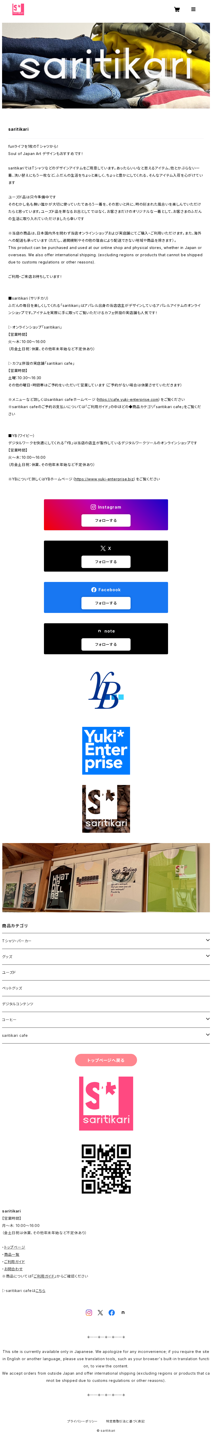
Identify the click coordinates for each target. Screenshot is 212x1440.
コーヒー (9, 1019)
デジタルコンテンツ (17, 1004)
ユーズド (9, 972)
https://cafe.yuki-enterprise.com (127, 399)
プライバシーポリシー (82, 1421)
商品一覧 (11, 1254)
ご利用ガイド (14, 1261)
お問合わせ (13, 1269)
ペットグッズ (12, 988)
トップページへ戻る (105, 1060)
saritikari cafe (15, 1035)
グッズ (7, 956)
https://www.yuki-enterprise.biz (104, 479)
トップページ (14, 1247)
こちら (41, 1290)
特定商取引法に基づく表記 (125, 1421)
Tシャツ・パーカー (17, 941)
